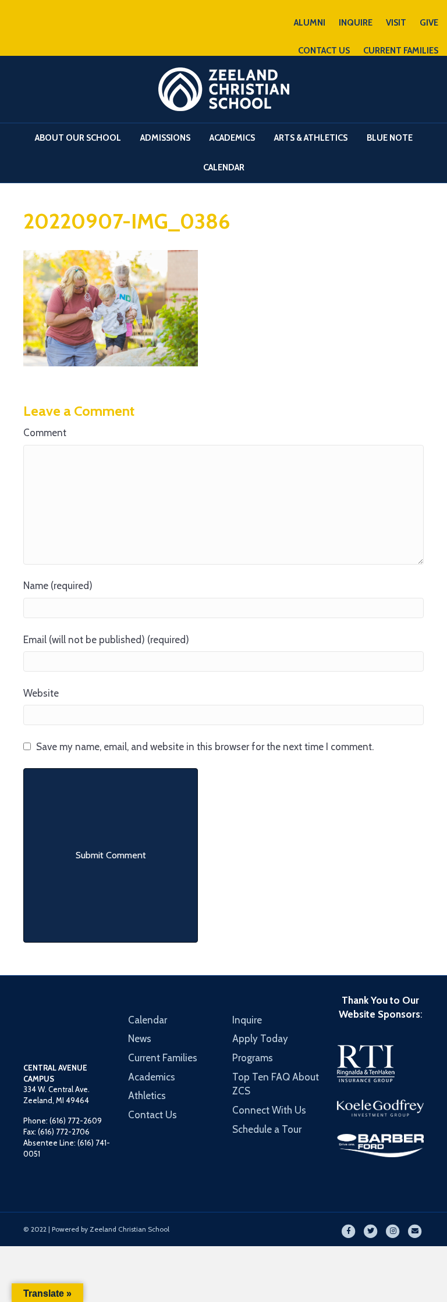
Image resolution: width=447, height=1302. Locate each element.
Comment (44, 432)
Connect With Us (269, 1110)
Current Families (162, 1058)
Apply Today (260, 1038)
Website (41, 693)
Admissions (165, 138)
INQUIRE (355, 22)
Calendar (223, 167)
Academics (232, 138)
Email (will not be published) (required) (106, 639)
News (139, 1038)
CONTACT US (324, 50)
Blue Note (390, 138)
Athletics (147, 1095)
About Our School (78, 138)
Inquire (247, 1020)
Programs (252, 1058)
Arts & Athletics (310, 138)
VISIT (396, 22)
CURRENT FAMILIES (400, 50)
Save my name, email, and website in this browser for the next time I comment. (205, 746)
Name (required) (58, 585)
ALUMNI (309, 22)
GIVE (429, 22)
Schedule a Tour (266, 1129)
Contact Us (152, 1115)
